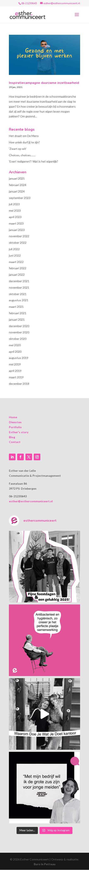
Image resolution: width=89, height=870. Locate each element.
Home (13, 417)
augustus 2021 (18, 300)
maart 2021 (16, 306)
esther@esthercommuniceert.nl (31, 501)
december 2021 (19, 281)
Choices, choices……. (22, 155)
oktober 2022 (17, 242)
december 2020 (19, 326)
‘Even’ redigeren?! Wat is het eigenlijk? (33, 161)
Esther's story (18, 432)
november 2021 (19, 287)
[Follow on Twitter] (28, 457)
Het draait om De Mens (24, 136)
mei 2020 (15, 345)
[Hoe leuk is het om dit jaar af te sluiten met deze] (44, 566)
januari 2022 (17, 274)
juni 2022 (15, 255)
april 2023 (15, 217)
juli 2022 (14, 249)
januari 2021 (17, 319)
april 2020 (15, 351)
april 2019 (15, 370)
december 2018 (19, 383)
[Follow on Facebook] (20, 457)
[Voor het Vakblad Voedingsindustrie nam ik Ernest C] (44, 640)
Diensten (15, 422)
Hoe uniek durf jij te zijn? (24, 142)
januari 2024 (17, 191)
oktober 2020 (17, 338)
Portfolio (15, 427)
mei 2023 (15, 210)
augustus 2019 (18, 358)
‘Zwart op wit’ (18, 148)
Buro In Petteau (44, 864)
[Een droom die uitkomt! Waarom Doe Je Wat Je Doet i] (44, 714)
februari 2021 (17, 313)
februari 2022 (17, 268)
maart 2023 (16, 223)
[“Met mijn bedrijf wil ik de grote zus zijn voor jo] (44, 787)
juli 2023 (14, 204)
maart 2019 (16, 377)
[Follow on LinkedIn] (12, 457)
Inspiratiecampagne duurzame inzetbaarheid (44, 83)
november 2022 (19, 236)
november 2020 (19, 332)
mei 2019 (15, 364)
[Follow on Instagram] (37, 457)
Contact (14, 442)
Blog (12, 437)
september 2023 (19, 198)
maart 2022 (16, 262)
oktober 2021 (17, 294)
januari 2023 (17, 230)
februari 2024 (17, 185)
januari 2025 (17, 178)
